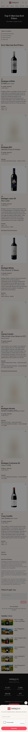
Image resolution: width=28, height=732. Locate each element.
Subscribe (14, 728)
